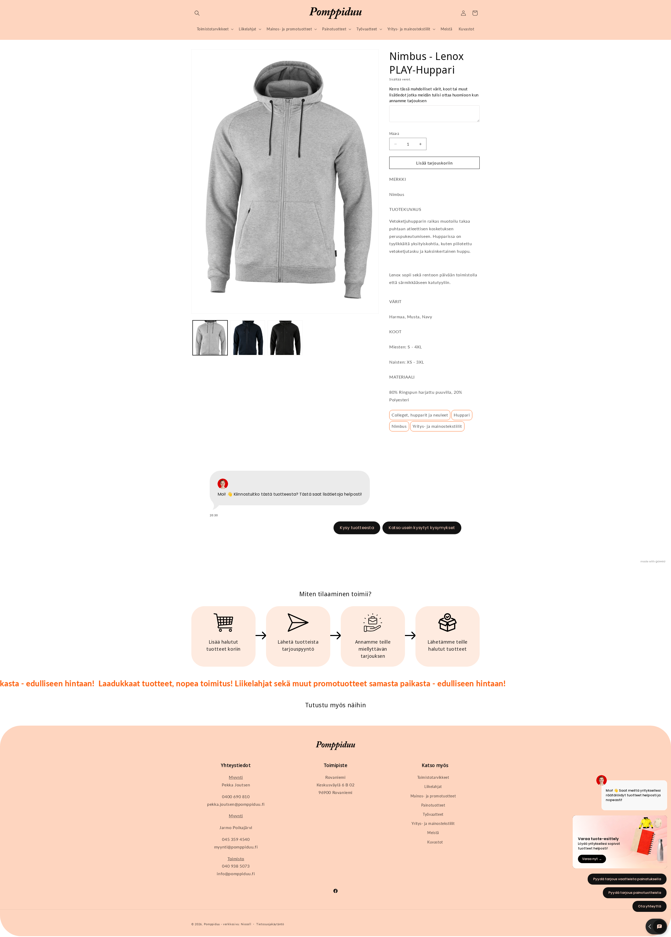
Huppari (462, 414)
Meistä (433, 832)
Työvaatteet (433, 814)
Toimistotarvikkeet (433, 777)
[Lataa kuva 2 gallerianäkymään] (247, 337)
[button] (197, 13)
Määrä (394, 133)
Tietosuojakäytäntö (270, 924)
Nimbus (399, 426)
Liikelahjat (433, 786)
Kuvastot (435, 842)
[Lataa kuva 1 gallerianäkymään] (210, 337)
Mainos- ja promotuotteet (433, 796)
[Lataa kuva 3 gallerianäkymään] (285, 337)
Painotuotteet (433, 805)
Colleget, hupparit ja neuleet (420, 414)
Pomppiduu (212, 924)
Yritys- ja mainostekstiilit (437, 426)
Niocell (246, 924)
